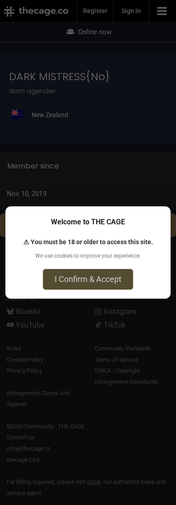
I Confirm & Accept (88, 279)
